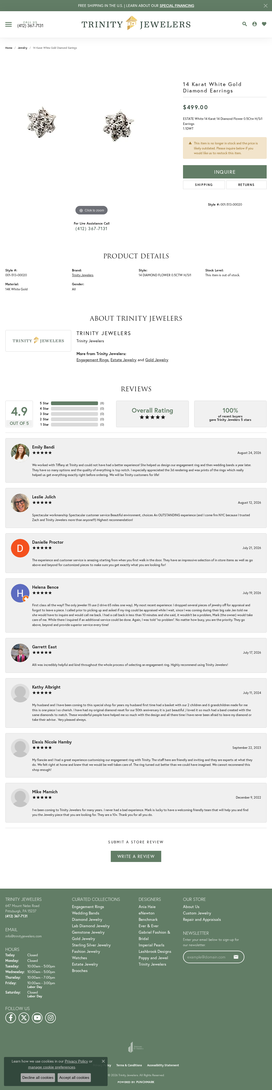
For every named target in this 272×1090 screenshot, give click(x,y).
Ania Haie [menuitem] (147, 906)
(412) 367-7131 (91, 228)
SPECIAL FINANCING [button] (177, 5)
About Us (191, 906)
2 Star (44, 419)
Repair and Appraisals (202, 919)
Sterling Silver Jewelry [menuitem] (91, 944)
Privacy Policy (76, 1061)
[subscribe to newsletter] (236, 957)
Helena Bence (45, 587)
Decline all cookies (37, 1077)
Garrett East (44, 646)
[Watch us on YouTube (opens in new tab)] (37, 1017)
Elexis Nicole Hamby (52, 742)
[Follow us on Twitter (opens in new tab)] (24, 1017)
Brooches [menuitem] (80, 970)
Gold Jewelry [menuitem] (83, 938)
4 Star (44, 408)
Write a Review (136, 856)
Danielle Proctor (47, 542)
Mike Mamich (45, 791)
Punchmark (145, 1082)
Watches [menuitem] (79, 957)
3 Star (44, 414)
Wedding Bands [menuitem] (85, 913)
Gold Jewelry (156, 359)
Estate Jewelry (123, 359)
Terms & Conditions (129, 1065)
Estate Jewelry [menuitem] (85, 964)
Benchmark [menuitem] (148, 919)
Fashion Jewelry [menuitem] (86, 951)
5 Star (44, 403)
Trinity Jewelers (83, 275)
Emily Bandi (43, 447)
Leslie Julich (44, 496)
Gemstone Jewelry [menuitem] (88, 932)
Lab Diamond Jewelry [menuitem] (91, 925)
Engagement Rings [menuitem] (88, 906)
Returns (246, 185)
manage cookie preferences (51, 1067)
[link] (30, 24)
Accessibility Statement (163, 1065)
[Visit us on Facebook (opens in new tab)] (10, 1017)
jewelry (22, 48)
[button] (245, 24)
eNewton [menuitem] (147, 913)
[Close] (265, 5)
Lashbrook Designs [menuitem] (155, 951)
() (102, 403)
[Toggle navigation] (8, 24)
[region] (91, 137)
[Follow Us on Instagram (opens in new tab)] (50, 1017)
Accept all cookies (74, 1077)
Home (8, 48)
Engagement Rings (92, 359)
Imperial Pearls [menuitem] (151, 944)
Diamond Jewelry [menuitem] (87, 919)
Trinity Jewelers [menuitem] (152, 964)
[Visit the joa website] (136, 1047)
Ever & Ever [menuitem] (149, 925)
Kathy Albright (46, 687)
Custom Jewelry (197, 913)
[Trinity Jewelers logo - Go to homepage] (136, 24)
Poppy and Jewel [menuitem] (153, 957)
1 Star (44, 424)
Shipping (204, 185)
